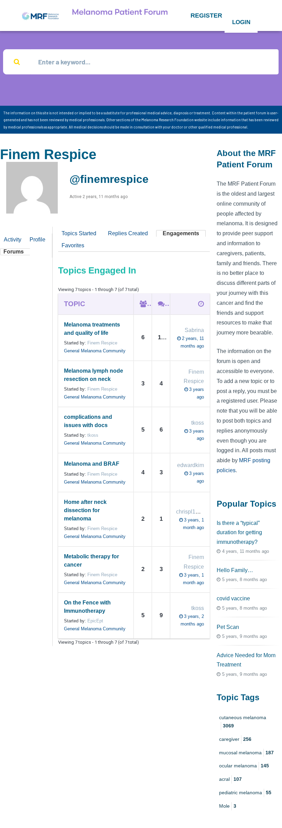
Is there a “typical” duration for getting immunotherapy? (239, 532)
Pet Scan (228, 627)
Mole (227, 806)
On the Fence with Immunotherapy (87, 607)
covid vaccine (233, 598)
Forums (13, 252)
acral (230, 779)
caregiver (235, 739)
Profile (37, 239)
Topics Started (79, 233)
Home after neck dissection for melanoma (85, 510)
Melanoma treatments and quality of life (92, 329)
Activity (12, 239)
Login (241, 22)
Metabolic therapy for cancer (91, 560)
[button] (206, 15)
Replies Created (128, 233)
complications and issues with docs (88, 421)
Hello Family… (235, 570)
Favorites (73, 245)
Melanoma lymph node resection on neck (93, 375)
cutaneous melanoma (242, 721)
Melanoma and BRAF (91, 464)
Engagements (181, 233)
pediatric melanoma (245, 792)
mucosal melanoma (246, 752)
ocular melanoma (244, 765)
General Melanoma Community (95, 350)
